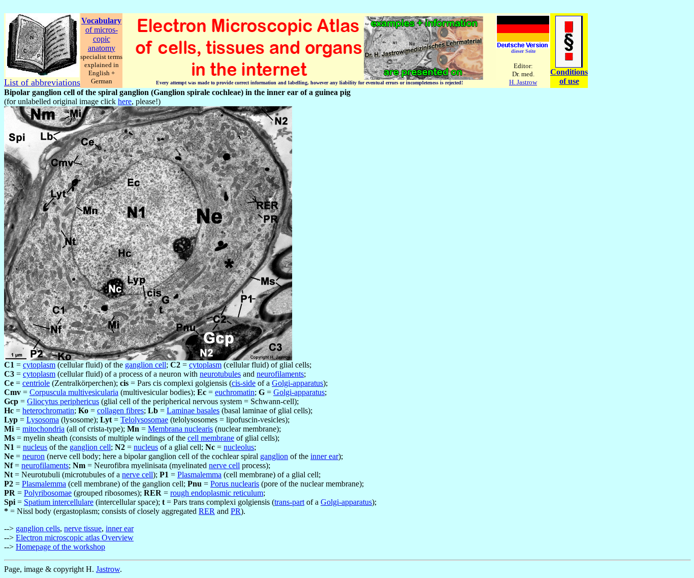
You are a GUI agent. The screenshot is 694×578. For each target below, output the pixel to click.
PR (236, 511)
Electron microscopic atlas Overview (75, 537)
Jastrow (108, 569)
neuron (33, 456)
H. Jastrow (523, 82)
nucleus (35, 447)
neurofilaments (280, 374)
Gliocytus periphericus (63, 401)
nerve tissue (83, 528)
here (125, 101)
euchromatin (235, 392)
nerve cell (224, 465)
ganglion (274, 456)
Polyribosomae (48, 493)
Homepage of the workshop (60, 546)
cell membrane (210, 438)
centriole (36, 383)
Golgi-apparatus (297, 383)
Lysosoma (42, 419)
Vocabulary (101, 20)
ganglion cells (38, 528)
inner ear (324, 456)
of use (569, 81)
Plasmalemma (199, 474)
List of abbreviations (42, 82)
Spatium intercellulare (58, 502)
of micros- (101, 29)
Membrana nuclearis (180, 428)
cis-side (244, 383)
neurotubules (220, 374)
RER (207, 511)
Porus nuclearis (234, 483)
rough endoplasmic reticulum (216, 493)
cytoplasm (39, 364)
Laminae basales (193, 410)
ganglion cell (145, 364)
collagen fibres (120, 410)
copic (101, 39)
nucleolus (239, 447)
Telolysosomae (144, 419)
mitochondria (43, 428)
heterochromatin (48, 410)
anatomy (101, 48)
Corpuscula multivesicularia (73, 392)
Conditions (569, 72)
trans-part (289, 502)
